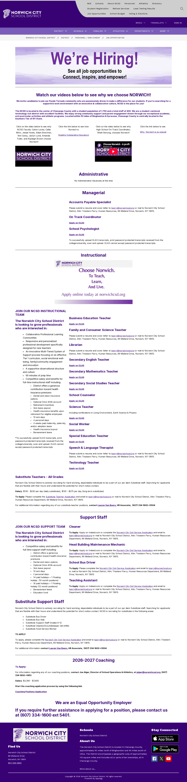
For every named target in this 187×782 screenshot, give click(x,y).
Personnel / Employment (87, 38)
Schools (99, 3)
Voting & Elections (138, 13)
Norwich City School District (40, 38)
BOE (89, 3)
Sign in (178, 23)
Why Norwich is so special (153, 132)
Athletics (143, 3)
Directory (157, 3)
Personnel (130, 3)
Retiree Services (121, 8)
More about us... (88, 769)
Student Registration (98, 8)
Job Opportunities (96, 13)
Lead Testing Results (144, 8)
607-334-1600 (14, 763)
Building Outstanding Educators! (73, 135)
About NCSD (114, 3)
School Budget (117, 13)
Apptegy (99, 778)
